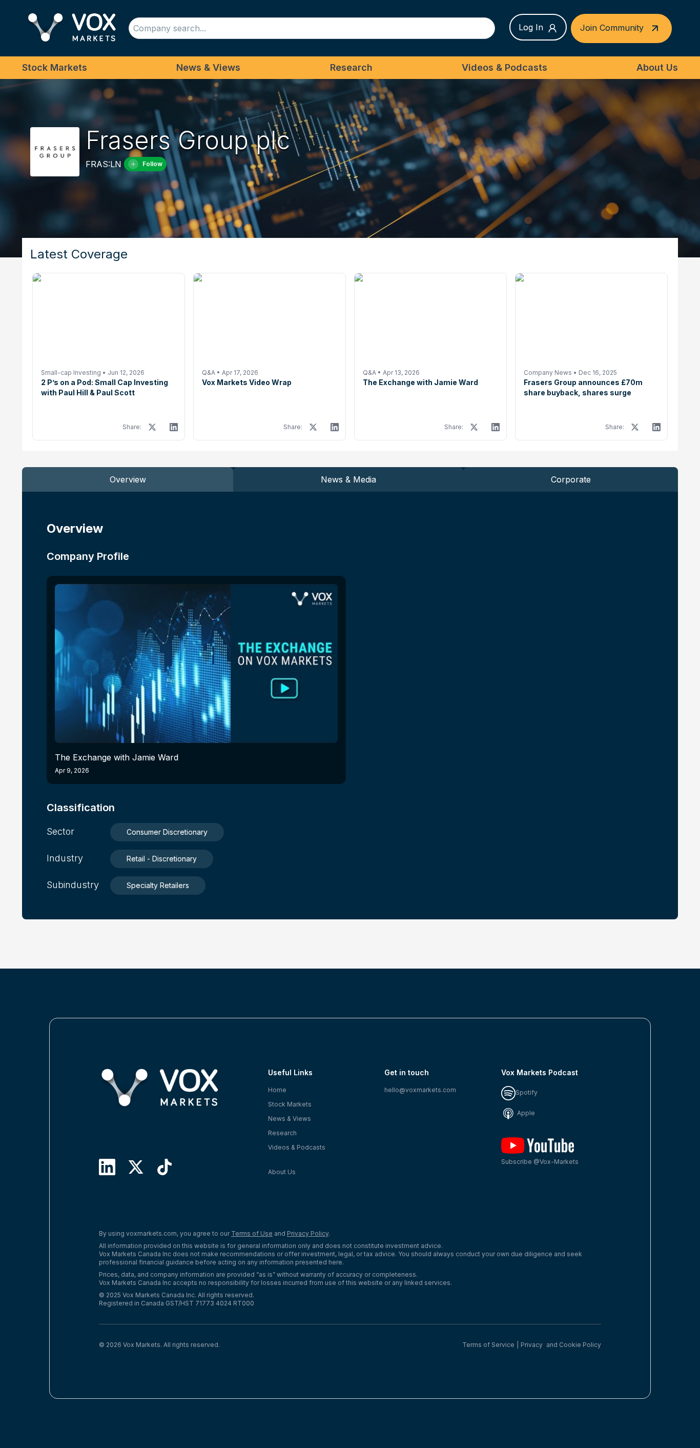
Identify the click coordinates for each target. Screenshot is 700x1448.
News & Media (348, 479)
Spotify (527, 1092)
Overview (128, 479)
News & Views (208, 67)
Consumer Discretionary (167, 832)
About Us (657, 67)
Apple (525, 1113)
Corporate (571, 479)
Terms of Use (252, 1233)
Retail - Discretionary (162, 858)
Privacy (532, 1345)
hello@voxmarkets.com (420, 1090)
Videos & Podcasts (504, 67)
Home (277, 1090)
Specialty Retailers (158, 885)
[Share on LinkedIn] (173, 427)
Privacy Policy (307, 1233)
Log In (531, 27)
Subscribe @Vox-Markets (540, 1161)
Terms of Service (488, 1345)
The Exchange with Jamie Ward (116, 763)
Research (351, 67)
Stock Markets (54, 67)
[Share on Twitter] (152, 427)
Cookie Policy (580, 1345)
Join (612, 27)
